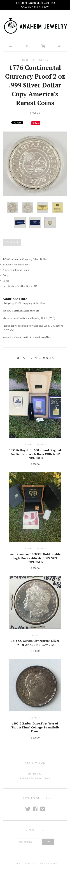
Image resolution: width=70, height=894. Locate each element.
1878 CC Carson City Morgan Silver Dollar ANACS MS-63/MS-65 (35, 643)
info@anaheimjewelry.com (35, 778)
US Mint (35, 635)
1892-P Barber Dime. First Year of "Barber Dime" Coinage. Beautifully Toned (35, 727)
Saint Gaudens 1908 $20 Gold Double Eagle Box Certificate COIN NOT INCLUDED (35, 558)
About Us (29, 863)
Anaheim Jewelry (35, 444)
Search (17, 863)
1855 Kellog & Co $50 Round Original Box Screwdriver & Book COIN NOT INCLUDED (35, 454)
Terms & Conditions (47, 863)
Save (37, 123)
